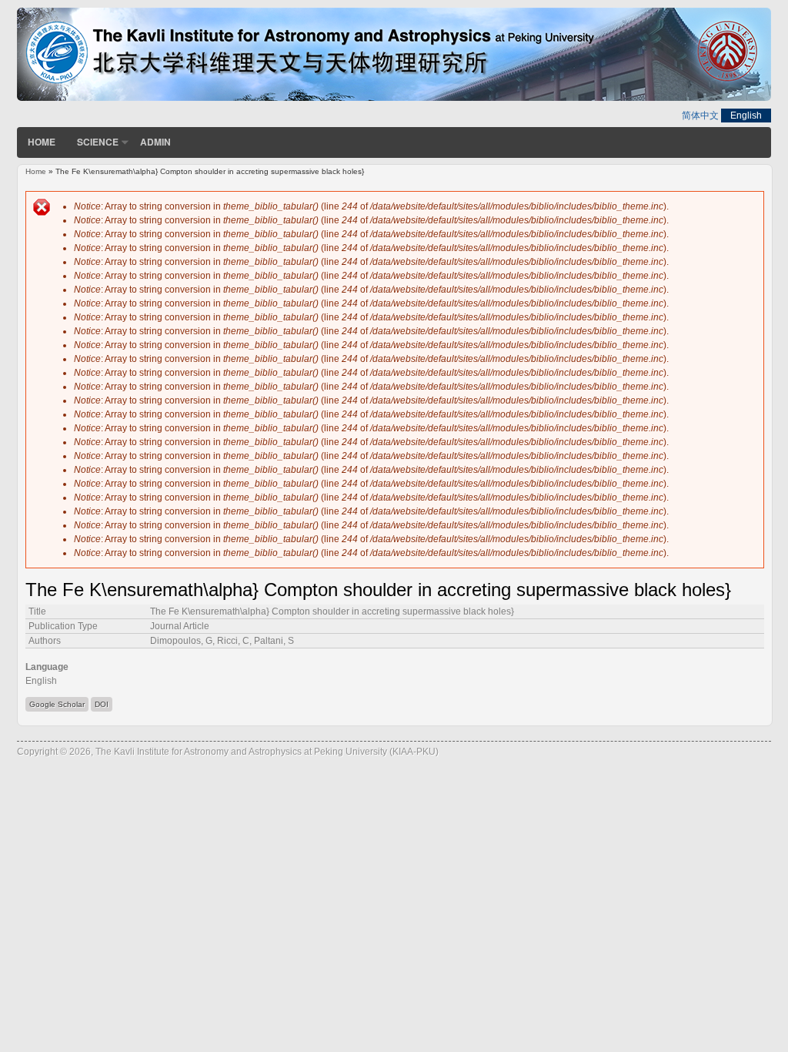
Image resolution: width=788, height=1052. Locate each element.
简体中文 (700, 115)
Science (98, 142)
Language (46, 667)
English (746, 115)
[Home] (394, 97)
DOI (102, 704)
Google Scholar (57, 704)
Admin (155, 142)
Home (41, 142)
